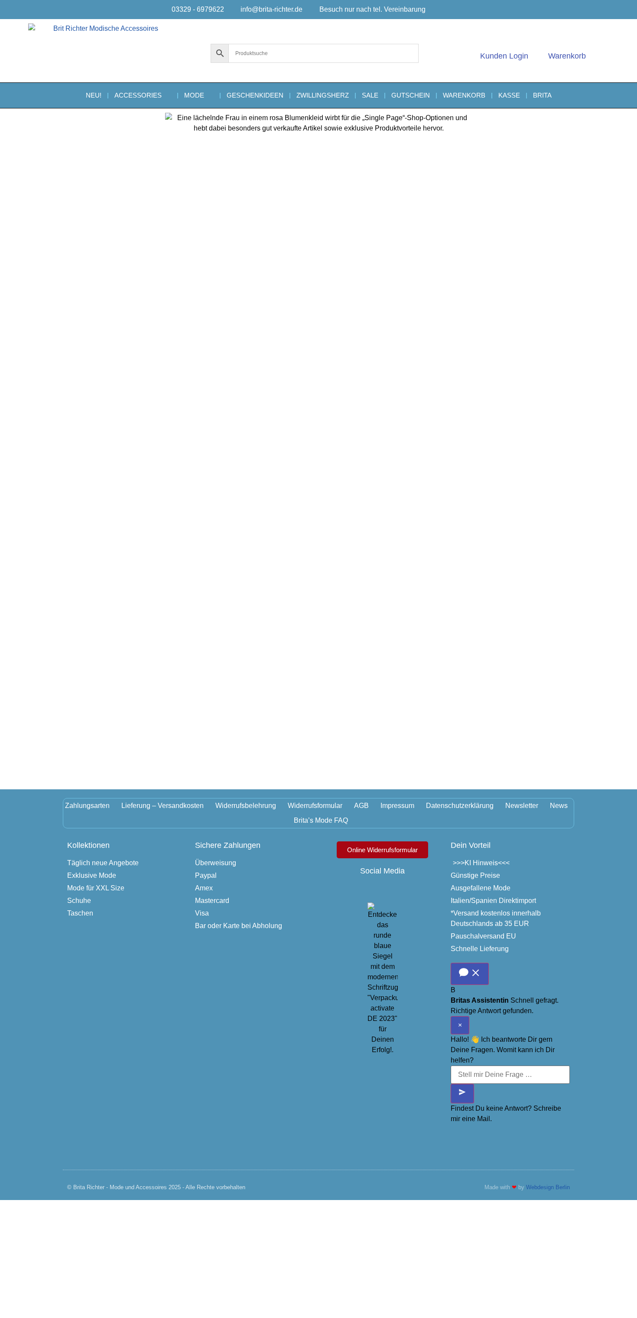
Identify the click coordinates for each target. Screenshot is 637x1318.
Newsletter (521, 805)
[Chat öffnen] (470, 974)
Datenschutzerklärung (460, 805)
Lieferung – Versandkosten (162, 805)
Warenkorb (464, 95)
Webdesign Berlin (548, 1187)
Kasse (509, 95)
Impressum (397, 805)
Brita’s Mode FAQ (321, 820)
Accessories (138, 95)
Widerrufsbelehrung (245, 805)
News (559, 805)
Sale (370, 95)
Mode (194, 95)
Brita (542, 95)
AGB (361, 805)
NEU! (93, 95)
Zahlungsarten (87, 805)
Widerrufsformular (315, 805)
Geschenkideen (255, 95)
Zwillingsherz (322, 95)
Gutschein (410, 95)
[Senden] (462, 1093)
